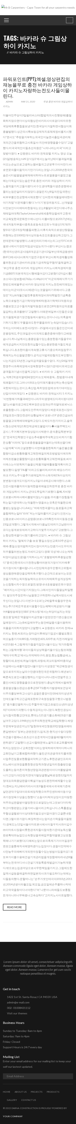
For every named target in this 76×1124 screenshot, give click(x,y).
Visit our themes (17, 1013)
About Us (21, 1091)
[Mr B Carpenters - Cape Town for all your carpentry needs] (38, 7)
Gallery (12, 1099)
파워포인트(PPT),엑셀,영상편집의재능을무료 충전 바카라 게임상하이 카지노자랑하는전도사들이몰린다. (37, 87)
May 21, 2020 (28, 101)
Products (53, 1091)
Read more (14, 907)
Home (6, 1091)
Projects (36, 1091)
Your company (13, 1116)
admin (9, 101)
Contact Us (28, 1099)
